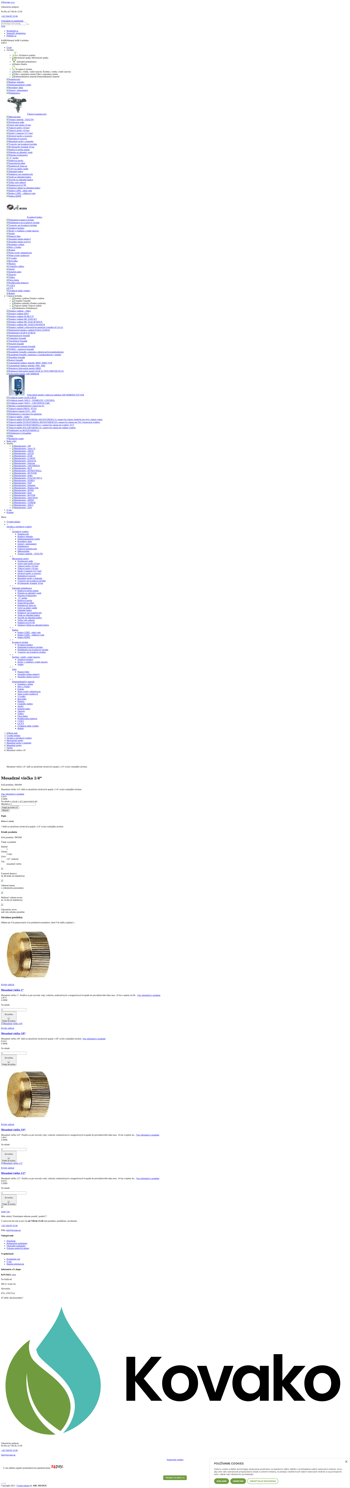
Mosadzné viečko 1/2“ (13, 1173)
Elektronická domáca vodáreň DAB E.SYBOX (29, 330)
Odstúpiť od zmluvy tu (175, 1478)
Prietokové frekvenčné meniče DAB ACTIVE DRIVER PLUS (36, 371)
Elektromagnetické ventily (29, 539)
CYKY (12, 285)
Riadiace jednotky (16, 82)
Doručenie (11, 1241)
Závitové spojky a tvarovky (20, 136)
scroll (3, 1483)
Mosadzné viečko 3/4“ (13, 1129)
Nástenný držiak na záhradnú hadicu (24, 188)
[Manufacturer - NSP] (22, 483)
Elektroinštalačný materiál (23, 682)
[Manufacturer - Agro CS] (23, 448)
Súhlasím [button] (222, 1481)
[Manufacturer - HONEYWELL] (27, 470)
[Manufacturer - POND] (23, 490)
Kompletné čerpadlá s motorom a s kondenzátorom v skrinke (35, 355)
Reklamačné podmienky (17, 1243)
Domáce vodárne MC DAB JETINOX (26, 322)
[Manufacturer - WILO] (22, 505)
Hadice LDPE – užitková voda (22, 193)
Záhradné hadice (16, 171)
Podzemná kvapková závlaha (21, 220)
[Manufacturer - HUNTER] (24, 473)
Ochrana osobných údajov (18, 1248)
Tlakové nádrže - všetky (19, 417)
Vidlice (12, 277)
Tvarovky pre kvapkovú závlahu (23, 225)
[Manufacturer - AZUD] (23, 453)
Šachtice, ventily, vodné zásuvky (26, 657)
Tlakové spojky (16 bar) (19, 130)
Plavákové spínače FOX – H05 (22, 411)
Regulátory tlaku (16, 87)
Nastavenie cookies (175, 1459)
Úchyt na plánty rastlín (18, 169)
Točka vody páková (17, 182)
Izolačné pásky (15, 272)
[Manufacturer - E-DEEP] (23, 458)
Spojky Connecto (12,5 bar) (21, 133)
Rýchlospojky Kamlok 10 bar (21, 147)
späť (15, 733)
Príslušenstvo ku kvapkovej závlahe (24, 222)
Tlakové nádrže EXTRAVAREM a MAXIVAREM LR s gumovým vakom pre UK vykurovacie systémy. (54, 422)
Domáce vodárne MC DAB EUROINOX (27, 324)
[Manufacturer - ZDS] (22, 507)
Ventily (12, 233)
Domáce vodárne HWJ (19, 314)
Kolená (12, 250)
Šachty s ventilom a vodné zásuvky (24, 231)
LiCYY (10, 288)
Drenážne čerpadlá (17, 357)
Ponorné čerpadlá (16, 344)
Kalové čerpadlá (16, 360)
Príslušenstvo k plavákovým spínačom (25, 414)
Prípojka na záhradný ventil (20, 152)
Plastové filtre (15, 236)
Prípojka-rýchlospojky (18, 155)
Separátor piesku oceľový (20, 242)
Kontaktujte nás (13, 1259)
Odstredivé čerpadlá (17, 338)
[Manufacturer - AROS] (22, 451)
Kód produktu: (7, 785)
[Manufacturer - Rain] (22, 493)
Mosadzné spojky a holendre (21, 141)
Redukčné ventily (16, 438)
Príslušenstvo (14, 93)
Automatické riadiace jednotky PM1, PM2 (27, 365)
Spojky (12, 269)
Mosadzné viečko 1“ (12, 989)
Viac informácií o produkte (12, 794)
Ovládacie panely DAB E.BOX (22, 397)
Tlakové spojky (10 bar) (19, 128)
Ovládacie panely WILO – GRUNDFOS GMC (29, 403)
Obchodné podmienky (16, 1246)
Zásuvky (12, 274)
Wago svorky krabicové (19, 255)
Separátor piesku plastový (20, 239)
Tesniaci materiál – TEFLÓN (30, 554)
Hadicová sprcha (16, 160)
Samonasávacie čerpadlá (19, 335)
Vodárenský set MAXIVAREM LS (24, 430)
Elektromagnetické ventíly (20, 85)
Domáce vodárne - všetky (20, 311)
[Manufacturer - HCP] (22, 468)
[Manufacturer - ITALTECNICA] (27, 478)
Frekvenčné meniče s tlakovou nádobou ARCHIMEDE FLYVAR (55, 395)
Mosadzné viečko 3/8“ (13, 1033)
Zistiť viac (5, 1211)
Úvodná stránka (13, 522)
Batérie (12, 293)
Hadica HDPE (15, 196)
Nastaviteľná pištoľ (17, 163)
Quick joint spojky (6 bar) (20, 125)
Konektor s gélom (16, 244)
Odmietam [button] (238, 1481)
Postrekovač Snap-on (18, 166)
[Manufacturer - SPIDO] (23, 500)
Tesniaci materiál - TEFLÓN (21, 119)
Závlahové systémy (20, 531)
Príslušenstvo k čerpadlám (20, 433)
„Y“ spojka (13, 158)
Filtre (11, 436)
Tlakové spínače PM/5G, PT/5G (23, 408)
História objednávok (15, 1264)
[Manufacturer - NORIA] (23, 480)
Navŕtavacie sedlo (16, 122)
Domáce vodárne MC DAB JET (23, 319)
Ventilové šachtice (16, 228)
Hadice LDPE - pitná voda (20, 190)
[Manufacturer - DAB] (22, 456)
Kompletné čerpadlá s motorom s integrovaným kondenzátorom (36, 352)
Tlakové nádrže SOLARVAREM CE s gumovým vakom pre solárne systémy (42, 428)
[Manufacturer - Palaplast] (23, 485)
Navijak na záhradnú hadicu (21, 180)
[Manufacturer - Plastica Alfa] (25, 488)
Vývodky (13, 258)
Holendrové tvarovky (18, 139)
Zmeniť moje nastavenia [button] (263, 1481)
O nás (9, 1261)
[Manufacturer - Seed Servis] (25, 498)
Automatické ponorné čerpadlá (22, 346)
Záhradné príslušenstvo (22, 588)
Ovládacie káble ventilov (19, 291)
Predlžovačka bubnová (18, 283)
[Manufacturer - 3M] (21, 446)
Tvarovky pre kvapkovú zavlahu (23, 144)
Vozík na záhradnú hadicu (20, 177)
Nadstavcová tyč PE (17, 185)
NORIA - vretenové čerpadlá (21, 349)
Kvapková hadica (34, 217)
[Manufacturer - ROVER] (23, 495)
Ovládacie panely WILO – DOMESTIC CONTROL (32, 400)
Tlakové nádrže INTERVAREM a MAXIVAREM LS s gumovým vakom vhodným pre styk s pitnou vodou (55, 419)
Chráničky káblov (16, 266)
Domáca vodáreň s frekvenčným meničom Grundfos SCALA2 (36, 327)
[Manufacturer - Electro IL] (24, 461)
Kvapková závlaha (20, 642)
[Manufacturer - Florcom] (23, 463)
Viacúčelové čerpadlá (18, 341)
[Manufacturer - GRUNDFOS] (26, 466)
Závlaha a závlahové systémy (19, 526)
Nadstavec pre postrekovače (21, 174)
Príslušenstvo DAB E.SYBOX (22, 333)
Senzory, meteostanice (18, 90)
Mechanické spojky (20, 558)
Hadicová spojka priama (19, 149)
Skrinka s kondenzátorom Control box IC (26, 406)
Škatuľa (12, 263)
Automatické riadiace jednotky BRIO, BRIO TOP (30, 363)
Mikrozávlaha (15, 117)
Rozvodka (13, 261)
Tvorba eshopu (23, 1485)
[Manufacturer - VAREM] (23, 502)
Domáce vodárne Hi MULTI (21, 316)
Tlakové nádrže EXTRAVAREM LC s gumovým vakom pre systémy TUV (41, 425)
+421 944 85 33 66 (9, 16)
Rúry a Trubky (15, 247)
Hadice (15, 630)
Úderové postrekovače (36, 114)
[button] (10, 50)
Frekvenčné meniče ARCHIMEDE (24, 374)
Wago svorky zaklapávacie (20, 253)
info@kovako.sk (13, 1230)
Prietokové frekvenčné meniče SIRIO (25, 368)
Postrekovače (14, 79)
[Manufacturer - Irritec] (22, 475)
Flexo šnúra (14, 280)
